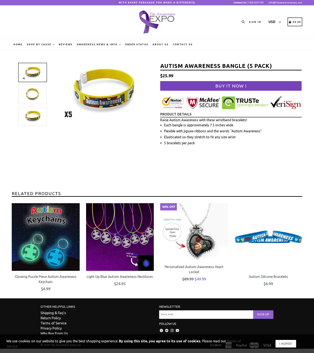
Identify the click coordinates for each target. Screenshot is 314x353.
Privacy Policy (51, 328)
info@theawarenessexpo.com (285, 2)
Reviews (65, 44)
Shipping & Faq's (53, 313)
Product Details (176, 114)
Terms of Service (53, 323)
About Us (161, 44)
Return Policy (51, 318)
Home (17, 44)
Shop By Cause (39, 44)
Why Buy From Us (54, 333)
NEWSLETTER (169, 306)
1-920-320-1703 (248, 2)
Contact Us (183, 44)
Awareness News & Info (98, 44)
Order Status (136, 44)
